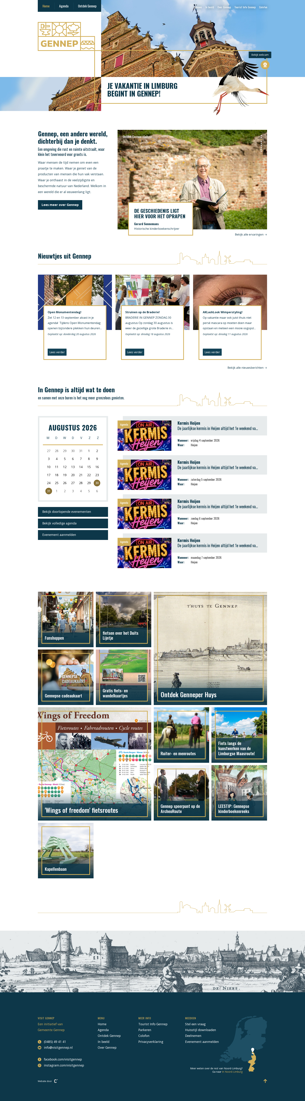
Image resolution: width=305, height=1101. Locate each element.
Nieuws (198, 7)
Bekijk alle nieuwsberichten (246, 368)
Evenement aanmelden (59, 535)
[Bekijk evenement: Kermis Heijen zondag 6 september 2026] (192, 514)
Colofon (263, 7)
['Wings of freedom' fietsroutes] (94, 764)
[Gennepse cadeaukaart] (66, 677)
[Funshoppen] (66, 619)
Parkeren (144, 1030)
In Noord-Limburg (232, 1071)
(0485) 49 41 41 (55, 1042)
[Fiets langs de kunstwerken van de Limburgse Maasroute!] (239, 735)
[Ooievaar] (241, 91)
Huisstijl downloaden (200, 1030)
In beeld (209, 7)
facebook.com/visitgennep (62, 1059)
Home (46, 5)
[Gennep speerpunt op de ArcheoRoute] (181, 793)
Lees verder (57, 352)
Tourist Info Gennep (245, 7)
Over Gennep (224, 7)
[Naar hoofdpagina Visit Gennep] (152, 36)
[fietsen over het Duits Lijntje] (123, 619)
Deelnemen (193, 1036)
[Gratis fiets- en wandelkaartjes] (123, 677)
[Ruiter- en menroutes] (181, 735)
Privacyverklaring (150, 1042)
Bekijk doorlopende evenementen (66, 511)
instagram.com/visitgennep (62, 1065)
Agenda (63, 5)
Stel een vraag (195, 1024)
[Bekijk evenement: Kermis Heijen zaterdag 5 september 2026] (192, 475)
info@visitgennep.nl (58, 1047)
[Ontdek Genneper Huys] (210, 648)
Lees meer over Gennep (60, 205)
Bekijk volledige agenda (59, 523)
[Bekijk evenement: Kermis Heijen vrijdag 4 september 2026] (192, 435)
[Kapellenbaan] (66, 850)
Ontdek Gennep (87, 5)
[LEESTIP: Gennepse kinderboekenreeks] (239, 793)
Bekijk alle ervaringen (249, 234)
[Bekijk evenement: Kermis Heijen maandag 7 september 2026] (192, 553)
